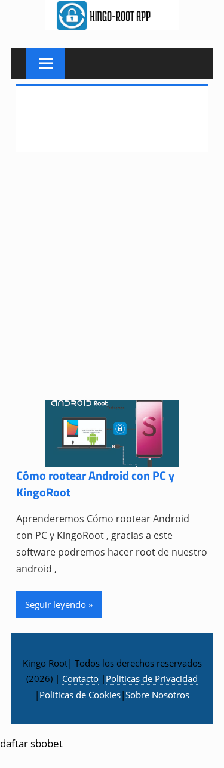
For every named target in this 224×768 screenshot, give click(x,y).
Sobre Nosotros (157, 695)
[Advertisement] (112, 284)
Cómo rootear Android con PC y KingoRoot (95, 483)
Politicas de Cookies (80, 695)
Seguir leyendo (55, 604)
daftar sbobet (31, 743)
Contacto (80, 678)
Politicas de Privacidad (152, 678)
